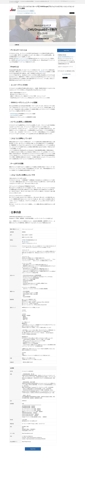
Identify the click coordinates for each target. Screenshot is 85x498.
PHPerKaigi (13, 113)
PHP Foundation (14, 115)
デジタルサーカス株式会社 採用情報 (26, 1)
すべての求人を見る (66, 74)
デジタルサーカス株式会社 (14, 1)
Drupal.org (41, 71)
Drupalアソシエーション (21, 58)
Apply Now (32, 448)
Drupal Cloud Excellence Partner (25, 60)
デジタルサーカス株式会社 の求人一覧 (42, 1)
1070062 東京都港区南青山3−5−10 (65, 56)
